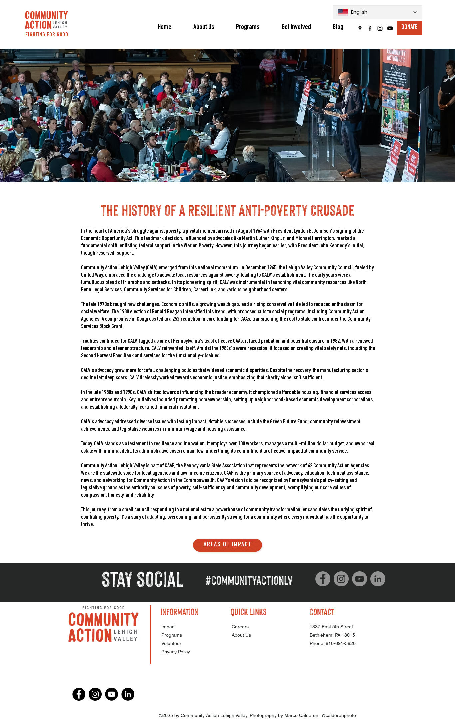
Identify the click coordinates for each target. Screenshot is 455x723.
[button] (248, 27)
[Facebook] (370, 28)
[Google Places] (360, 28)
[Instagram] (380, 28)
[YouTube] (390, 28)
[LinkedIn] (377, 578)
